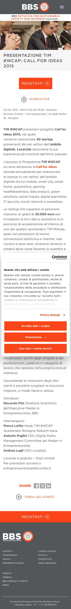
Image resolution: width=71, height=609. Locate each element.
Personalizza (33, 337)
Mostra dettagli (50, 315)
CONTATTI (7, 551)
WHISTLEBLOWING (47, 563)
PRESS (6, 585)
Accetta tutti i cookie (35, 325)
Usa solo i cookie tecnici (35, 348)
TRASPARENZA (10, 555)
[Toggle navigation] (62, 7)
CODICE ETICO (45, 559)
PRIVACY (7, 559)
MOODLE (7, 573)
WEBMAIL (7, 577)
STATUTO (42, 555)
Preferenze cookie (13, 563)
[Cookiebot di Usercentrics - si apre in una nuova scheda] (52, 257)
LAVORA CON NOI (47, 551)
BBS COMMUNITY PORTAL (15, 581)
